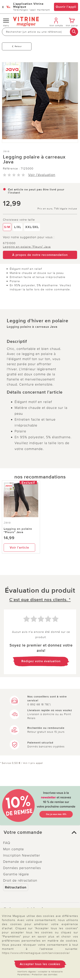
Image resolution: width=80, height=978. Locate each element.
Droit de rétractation (20, 880)
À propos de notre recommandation (40, 255)
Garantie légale (16, 874)
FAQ (6, 843)
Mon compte (13, 849)
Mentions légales (26, 971)
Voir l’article (19, 548)
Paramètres (23, 974)
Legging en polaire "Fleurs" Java (27, 246)
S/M (7, 227)
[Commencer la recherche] (74, 32)
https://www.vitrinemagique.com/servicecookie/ (36, 953)
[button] (40, 832)
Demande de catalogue (22, 861)
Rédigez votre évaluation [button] (41, 661)
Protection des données (44, 974)
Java (6, 151)
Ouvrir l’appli (66, 7)
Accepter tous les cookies (40, 964)
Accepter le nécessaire (50, 971)
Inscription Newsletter (21, 855)
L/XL (17, 227)
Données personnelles (22, 868)
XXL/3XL (32, 227)
